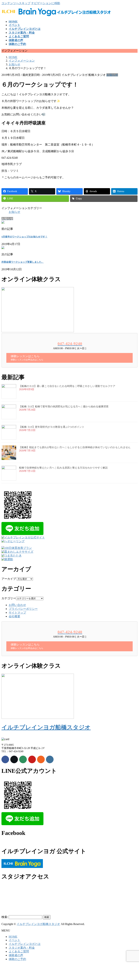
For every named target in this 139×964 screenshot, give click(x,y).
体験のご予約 (17, 959)
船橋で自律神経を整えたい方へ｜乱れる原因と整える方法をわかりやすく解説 (63, 467)
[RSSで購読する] (41, 759)
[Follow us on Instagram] (50, 759)
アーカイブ (8, 578)
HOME (13, 936)
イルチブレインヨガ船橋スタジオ (46, 727)
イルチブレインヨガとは (25, 943)
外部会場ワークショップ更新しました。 (22, 262)
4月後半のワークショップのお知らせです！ (24, 236)
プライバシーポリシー (23, 608)
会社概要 (14, 616)
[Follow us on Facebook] (5, 759)
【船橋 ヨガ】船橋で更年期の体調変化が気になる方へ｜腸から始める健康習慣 (63, 406)
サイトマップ (17, 612)
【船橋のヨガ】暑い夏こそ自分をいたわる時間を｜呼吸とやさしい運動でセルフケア (67, 386)
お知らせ (112, 74)
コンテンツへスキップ (15, 3)
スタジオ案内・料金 (22, 947)
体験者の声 (16, 955)
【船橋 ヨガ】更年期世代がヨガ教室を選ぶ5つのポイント (51, 427)
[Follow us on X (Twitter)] (14, 759)
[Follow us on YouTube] (32, 759)
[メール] (23, 759)
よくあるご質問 (19, 951)
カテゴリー (8, 598)
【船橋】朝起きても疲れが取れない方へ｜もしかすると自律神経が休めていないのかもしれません (74, 447)
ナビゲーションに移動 (45, 3)
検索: (4, 916)
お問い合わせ (17, 604)
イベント (14, 940)
